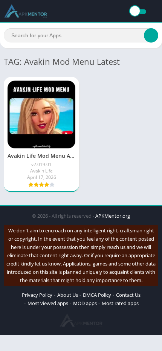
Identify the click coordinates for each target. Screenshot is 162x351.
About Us (67, 294)
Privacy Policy (37, 294)
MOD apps (85, 303)
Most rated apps (120, 303)
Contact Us (128, 294)
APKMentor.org (112, 215)
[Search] (151, 35)
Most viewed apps (48, 303)
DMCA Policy (97, 294)
